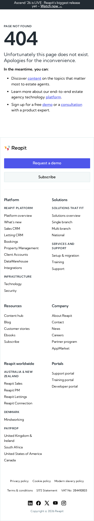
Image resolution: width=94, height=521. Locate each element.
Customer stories (17, 328)
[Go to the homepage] (15, 148)
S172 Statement (46, 490)
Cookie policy (42, 481)
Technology (13, 284)
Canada (10, 460)
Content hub (13, 316)
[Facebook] (38, 503)
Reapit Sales (13, 383)
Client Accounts (16, 254)
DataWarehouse (16, 261)
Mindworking (14, 419)
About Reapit (62, 316)
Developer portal (65, 386)
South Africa (13, 447)
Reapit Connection (18, 403)
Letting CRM (13, 235)
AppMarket (60, 348)
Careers (58, 335)
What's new (12, 222)
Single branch (62, 222)
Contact (58, 322)
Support (58, 269)
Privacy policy (19, 481)
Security (10, 290)
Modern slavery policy (69, 481)
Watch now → (51, 6)
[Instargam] (63, 503)
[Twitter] (47, 503)
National (58, 235)
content (34, 78)
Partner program (64, 341)
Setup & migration (65, 255)
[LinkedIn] (30, 503)
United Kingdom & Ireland (18, 438)
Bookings (11, 241)
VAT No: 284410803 (74, 490)
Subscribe (11, 341)
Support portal (63, 373)
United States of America (23, 454)
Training (58, 262)
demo (47, 104)
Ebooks (9, 335)
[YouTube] (55, 503)
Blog (7, 322)
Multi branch (61, 228)
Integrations (13, 268)
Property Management (21, 248)
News (56, 328)
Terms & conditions (20, 490)
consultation (71, 104)
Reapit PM (12, 390)
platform (53, 97)
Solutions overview (66, 215)
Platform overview (18, 215)
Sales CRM (12, 228)
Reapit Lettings (15, 397)
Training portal (63, 380)
